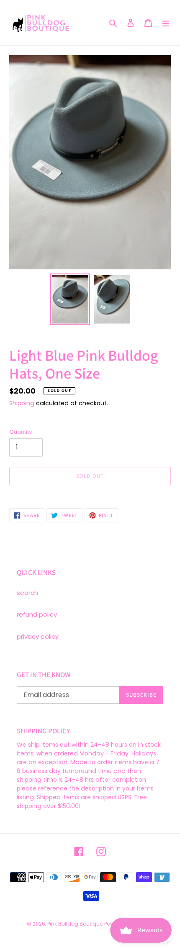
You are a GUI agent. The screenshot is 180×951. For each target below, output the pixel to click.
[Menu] (166, 23)
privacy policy (38, 636)
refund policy (37, 614)
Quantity (20, 432)
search (27, 592)
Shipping (21, 403)
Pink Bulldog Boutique (75, 923)
